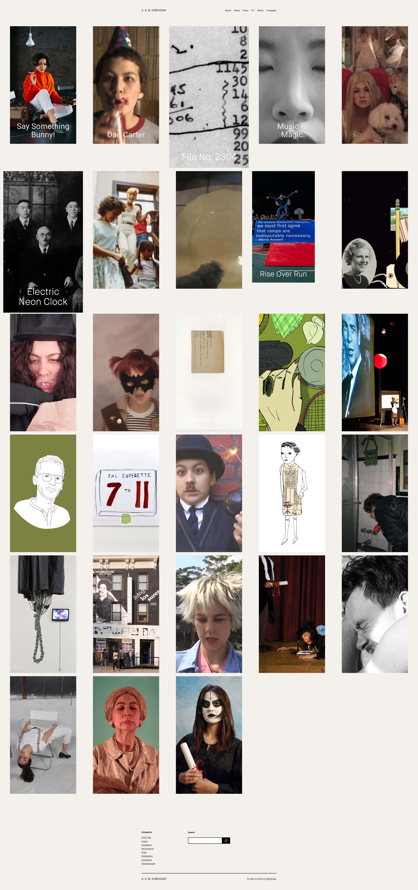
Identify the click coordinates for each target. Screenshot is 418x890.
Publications (147, 856)
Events (145, 841)
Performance (148, 849)
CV (252, 10)
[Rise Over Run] (283, 227)
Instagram (271, 10)
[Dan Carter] (126, 85)
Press (245, 10)
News (237, 10)
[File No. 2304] (209, 97)
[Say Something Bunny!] (43, 85)
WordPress (271, 879)
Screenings (147, 860)
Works (260, 10)
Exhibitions (147, 845)
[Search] (226, 840)
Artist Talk (146, 837)
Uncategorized (148, 863)
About (228, 10)
